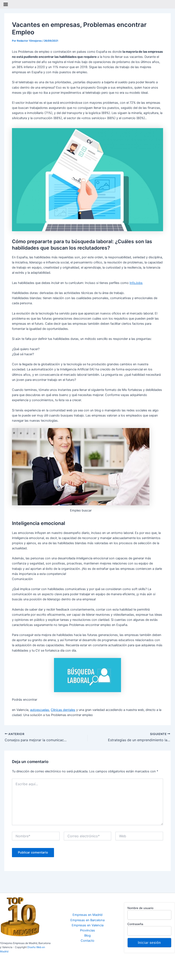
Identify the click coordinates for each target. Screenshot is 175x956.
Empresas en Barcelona (87, 920)
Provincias (87, 930)
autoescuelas (39, 710)
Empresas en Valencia (88, 925)
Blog (87, 935)
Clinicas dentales (63, 710)
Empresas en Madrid (87, 915)
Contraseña (135, 924)
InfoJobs (136, 283)
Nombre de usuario (140, 908)
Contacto (87, 941)
